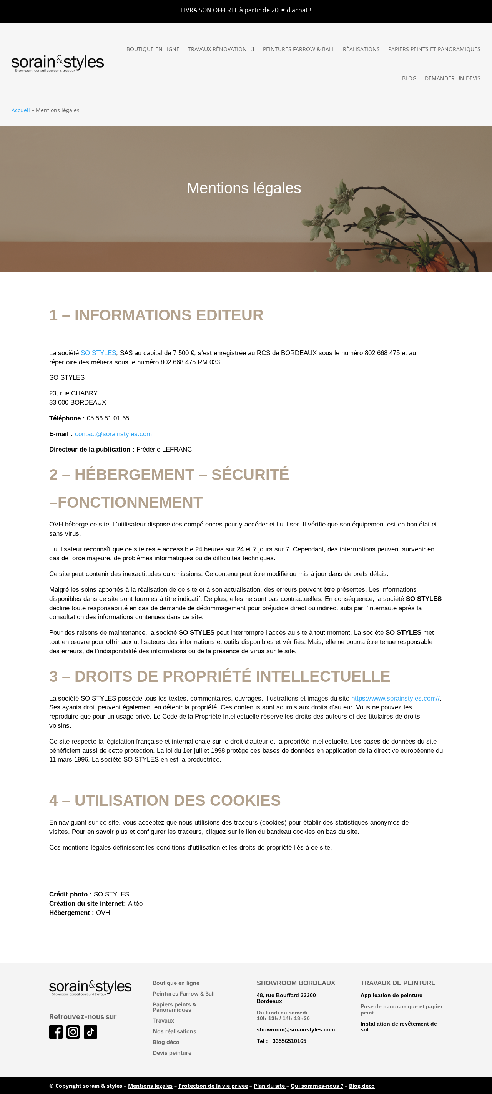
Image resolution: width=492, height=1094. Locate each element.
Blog (409, 78)
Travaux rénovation (217, 49)
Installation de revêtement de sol (399, 1027)
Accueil (21, 110)
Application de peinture (391, 995)
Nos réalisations (174, 1031)
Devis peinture (172, 1052)
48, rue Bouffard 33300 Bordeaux (286, 998)
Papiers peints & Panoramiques (174, 1007)
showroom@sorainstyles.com (296, 1029)
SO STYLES (98, 353)
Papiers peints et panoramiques (434, 49)
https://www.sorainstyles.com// (395, 698)
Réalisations (361, 49)
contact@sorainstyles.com (113, 434)
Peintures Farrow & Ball (298, 49)
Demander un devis (452, 78)
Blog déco (166, 1042)
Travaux (163, 1020)
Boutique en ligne (153, 49)
